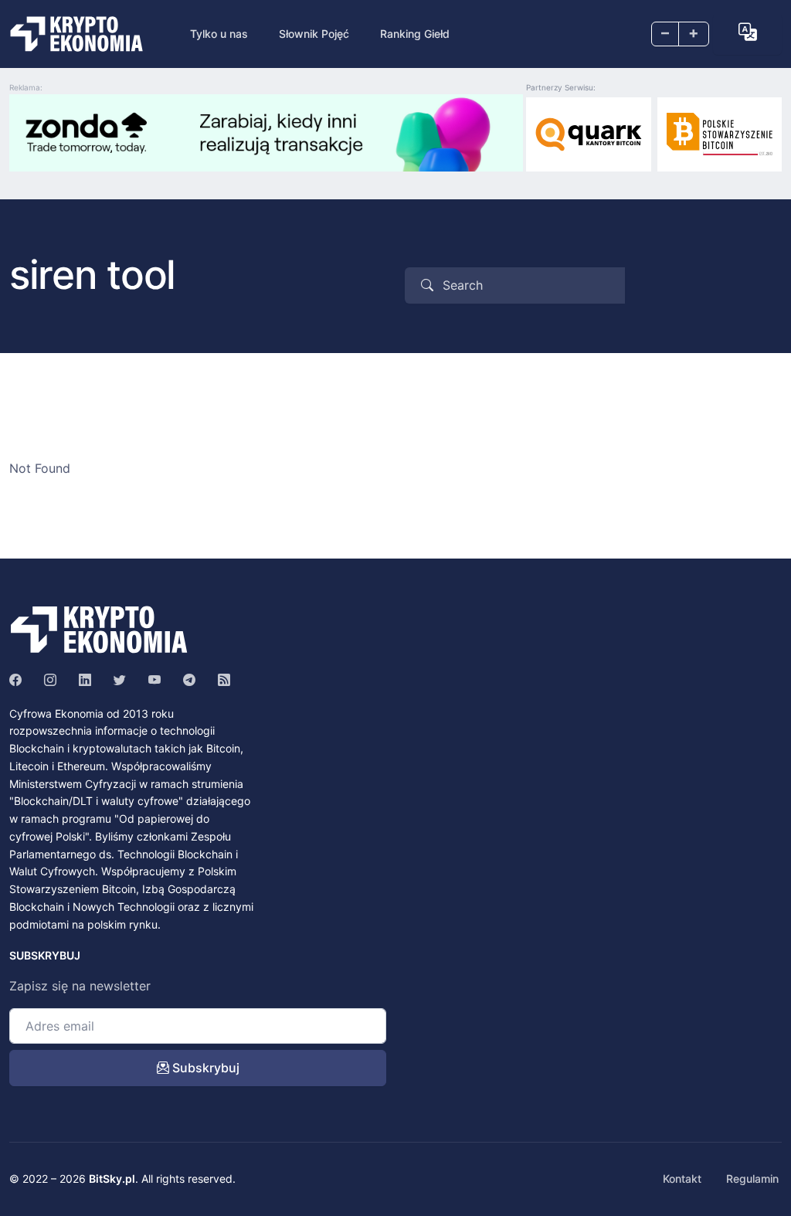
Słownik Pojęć (314, 33)
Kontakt (682, 1178)
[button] (747, 32)
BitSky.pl (112, 1178)
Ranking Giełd (415, 33)
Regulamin (752, 1178)
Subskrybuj (204, 1067)
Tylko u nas (219, 33)
